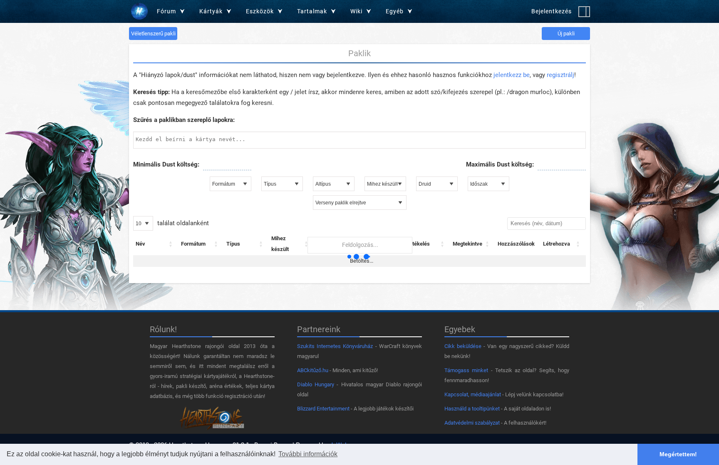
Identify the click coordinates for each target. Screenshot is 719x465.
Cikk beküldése (462, 346)
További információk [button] (307, 454)
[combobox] (359, 140)
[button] (171, 244)
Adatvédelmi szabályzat (472, 423)
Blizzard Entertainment (323, 408)
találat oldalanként (182, 223)
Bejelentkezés (551, 11)
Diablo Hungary (315, 384)
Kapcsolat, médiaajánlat (472, 394)
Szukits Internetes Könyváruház (335, 346)
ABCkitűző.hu (312, 370)
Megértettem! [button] (678, 454)
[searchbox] (359, 139)
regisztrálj (560, 75)
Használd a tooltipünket (472, 408)
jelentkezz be (511, 75)
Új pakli (566, 33)
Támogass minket (466, 370)
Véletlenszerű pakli (153, 33)
